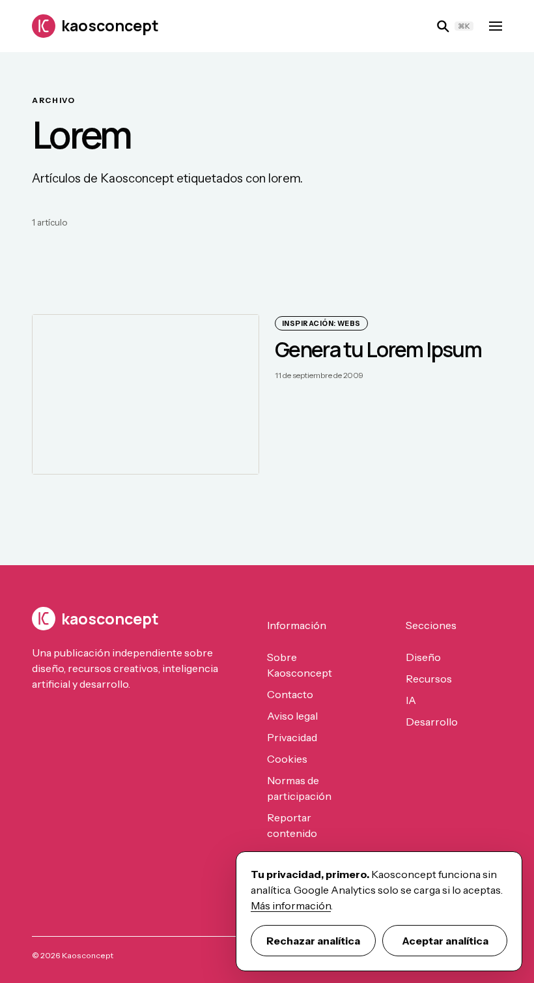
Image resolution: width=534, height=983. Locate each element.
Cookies (287, 758)
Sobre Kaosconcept (299, 665)
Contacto (290, 694)
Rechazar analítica (313, 940)
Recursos (429, 678)
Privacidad (292, 737)
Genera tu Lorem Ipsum (378, 349)
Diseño (423, 657)
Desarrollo (432, 721)
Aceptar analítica (445, 940)
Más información (291, 905)
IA (411, 700)
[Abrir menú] (495, 26)
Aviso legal (292, 715)
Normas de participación (299, 788)
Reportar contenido (292, 825)
